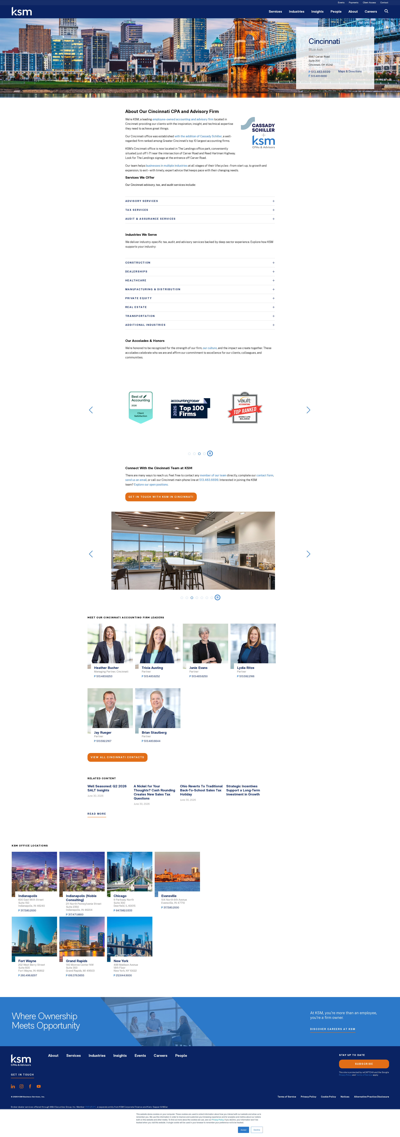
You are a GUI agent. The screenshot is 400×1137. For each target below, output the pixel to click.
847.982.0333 (124, 910)
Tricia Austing (152, 668)
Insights (317, 12)
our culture (210, 348)
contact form (264, 475)
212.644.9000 (124, 975)
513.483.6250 (200, 676)
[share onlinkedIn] (13, 1086)
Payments (353, 3)
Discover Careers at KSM (332, 1029)
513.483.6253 (104, 676)
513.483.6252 (152, 676)
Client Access (369, 3)
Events (341, 3)
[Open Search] (386, 11)
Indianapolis (27, 896)
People (336, 12)
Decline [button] (257, 1129)
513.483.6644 (152, 741)
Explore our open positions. (151, 484)
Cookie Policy (328, 1096)
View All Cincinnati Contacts (117, 757)
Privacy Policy (218, 1119)
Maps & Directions (350, 71)
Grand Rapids (76, 961)
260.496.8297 (29, 975)
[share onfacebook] (30, 1086)
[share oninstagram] (21, 1086)
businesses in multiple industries (167, 165)
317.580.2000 (28, 910)
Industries (296, 12)
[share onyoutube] (39, 1086)
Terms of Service (364, 1075)
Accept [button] (243, 1129)
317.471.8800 (75, 914)
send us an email (136, 480)
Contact (384, 3)
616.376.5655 (76, 975)
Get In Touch (22, 1074)
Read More (97, 813)
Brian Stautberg (154, 733)
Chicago (120, 896)
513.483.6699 (320, 71)
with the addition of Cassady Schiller (198, 136)
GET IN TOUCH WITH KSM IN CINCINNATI (161, 496)
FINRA (88, 1107)
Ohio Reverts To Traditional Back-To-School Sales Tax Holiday (201, 790)
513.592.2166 (246, 676)
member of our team (213, 475)
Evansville (169, 896)
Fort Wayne (27, 961)
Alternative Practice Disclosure (371, 1096)
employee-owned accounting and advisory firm (182, 119)
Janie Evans (198, 668)
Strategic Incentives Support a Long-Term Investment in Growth (243, 790)
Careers (371, 12)
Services (275, 12)
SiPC (94, 1107)
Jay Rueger (102, 733)
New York (121, 961)
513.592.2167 (103, 741)
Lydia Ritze (245, 668)
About (353, 12)
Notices (345, 1096)
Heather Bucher (106, 668)
